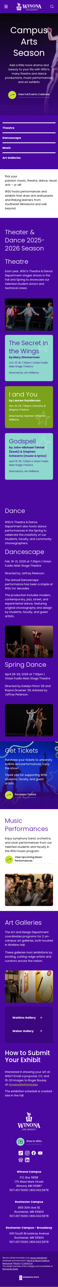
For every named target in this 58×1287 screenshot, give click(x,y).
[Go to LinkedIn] (28, 1160)
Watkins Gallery (24, 1018)
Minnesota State (10, 1269)
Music (6, 148)
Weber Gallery (23, 1031)
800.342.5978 (39, 1190)
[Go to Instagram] (28, 1153)
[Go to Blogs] (22, 1160)
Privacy (17, 1263)
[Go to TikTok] (22, 1153)
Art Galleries (11, 158)
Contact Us (27, 1263)
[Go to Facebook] (35, 1153)
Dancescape (11, 138)
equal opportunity (38, 1257)
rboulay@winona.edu (23, 1084)
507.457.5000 (18, 1190)
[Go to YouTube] (41, 1153)
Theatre (8, 128)
